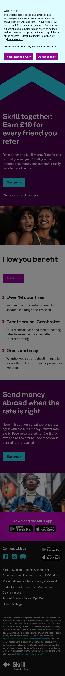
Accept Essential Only (18, 56)
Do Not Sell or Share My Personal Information (30, 46)
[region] (32, 31)
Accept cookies (47, 56)
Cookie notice (15, 39)
